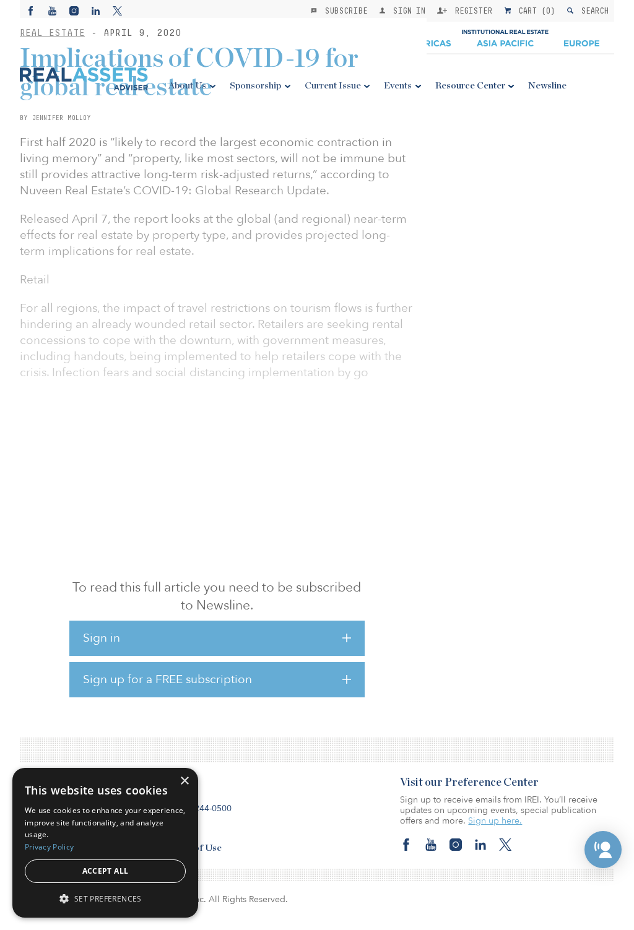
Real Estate (52, 32)
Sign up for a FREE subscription (167, 679)
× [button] (184, 781)
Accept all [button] (105, 871)
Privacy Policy (49, 847)
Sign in (101, 638)
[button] (603, 849)
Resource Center (470, 85)
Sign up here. (495, 821)
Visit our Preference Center (469, 782)
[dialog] (105, 843)
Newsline (547, 85)
